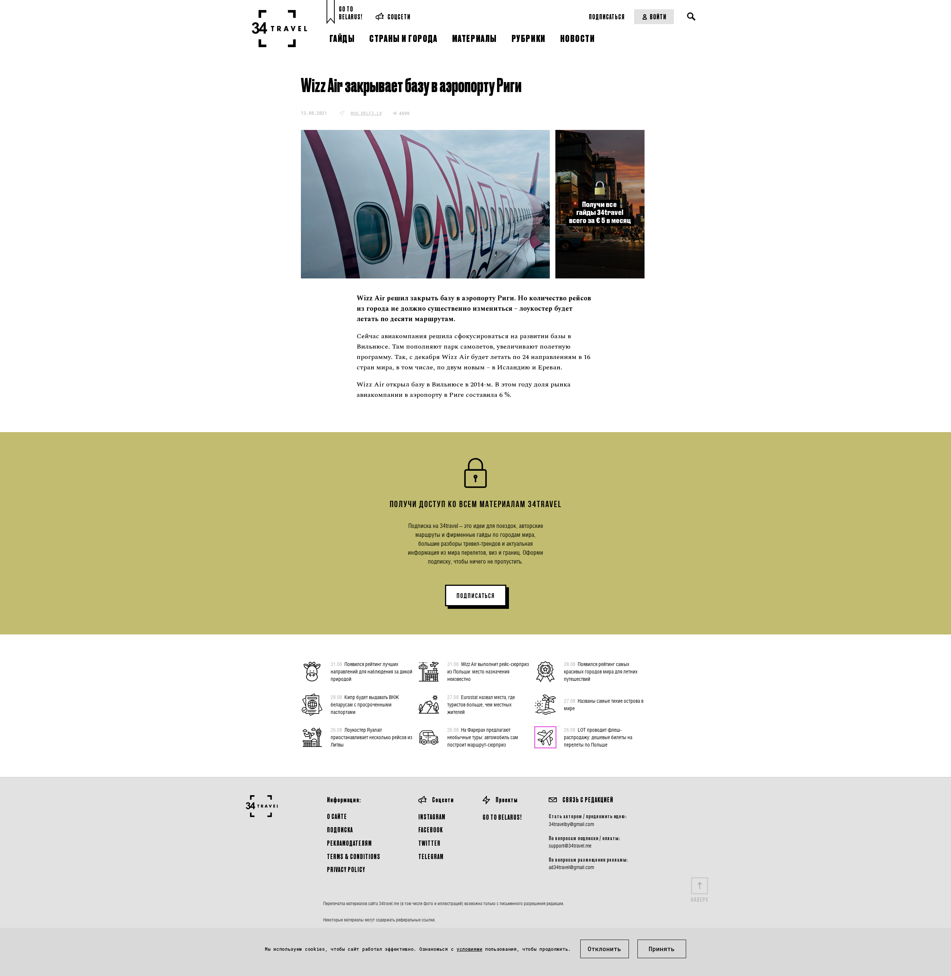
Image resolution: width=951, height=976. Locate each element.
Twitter (429, 843)
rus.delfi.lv (366, 113)
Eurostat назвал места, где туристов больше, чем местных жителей (481, 704)
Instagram (431, 816)
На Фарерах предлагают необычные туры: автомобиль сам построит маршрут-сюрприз (482, 737)
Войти (658, 16)
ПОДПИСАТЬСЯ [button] (476, 596)
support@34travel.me (570, 846)
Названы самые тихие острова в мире (603, 704)
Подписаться (607, 16)
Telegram (431, 856)
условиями (469, 949)
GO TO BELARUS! (502, 817)
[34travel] (279, 28)
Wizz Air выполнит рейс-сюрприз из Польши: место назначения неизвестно (488, 671)
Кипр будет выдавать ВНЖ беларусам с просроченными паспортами (365, 704)
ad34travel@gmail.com (571, 867)
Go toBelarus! (351, 12)
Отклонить (604, 949)
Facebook (430, 829)
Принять (662, 949)
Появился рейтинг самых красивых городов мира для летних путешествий (600, 671)
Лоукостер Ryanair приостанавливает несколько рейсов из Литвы (371, 737)
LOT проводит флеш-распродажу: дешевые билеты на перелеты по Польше (598, 737)
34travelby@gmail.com (571, 824)
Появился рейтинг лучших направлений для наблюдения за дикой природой (371, 671)
